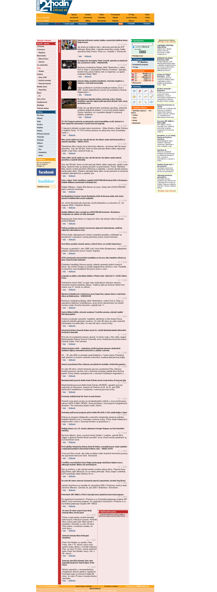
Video (101, 14)
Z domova (41, 49)
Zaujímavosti (42, 102)
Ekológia (40, 105)
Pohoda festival (44, 83)
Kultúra (40, 74)
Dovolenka (88, 17)
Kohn (40, 155)
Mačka (77, 591)
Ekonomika (41, 56)
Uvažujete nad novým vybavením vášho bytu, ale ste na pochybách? (165, 168)
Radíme (40, 127)
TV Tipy (131, 14)
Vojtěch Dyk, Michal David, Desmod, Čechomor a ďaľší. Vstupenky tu (165, 49)
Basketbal (136, 123)
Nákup (87, 21)
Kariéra (40, 124)
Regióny (41, 52)
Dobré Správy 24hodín (83, 586)
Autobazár (74, 17)
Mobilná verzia (43, 187)
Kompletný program (140, 64)
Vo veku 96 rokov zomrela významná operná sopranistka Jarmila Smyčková (93, 481)
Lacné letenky (131, 17)
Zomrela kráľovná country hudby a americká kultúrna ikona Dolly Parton (112, 515)
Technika (40, 137)
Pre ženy (40, 115)
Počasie (115, 21)
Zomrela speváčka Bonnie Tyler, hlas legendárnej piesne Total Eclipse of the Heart (78, 563)
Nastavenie (136, 83)
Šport (39, 93)
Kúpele (115, 17)
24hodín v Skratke (44, 40)
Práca (147, 14)
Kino (147, 21)
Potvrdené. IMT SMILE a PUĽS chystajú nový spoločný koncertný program (93, 495)
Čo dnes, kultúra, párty (108, 591)
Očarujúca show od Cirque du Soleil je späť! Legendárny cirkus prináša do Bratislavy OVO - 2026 (165, 79)
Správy (74, 14)
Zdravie (41, 62)
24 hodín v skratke (111, 586)
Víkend (39, 118)
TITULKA (40, 46)
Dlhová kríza (43, 59)
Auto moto (41, 99)
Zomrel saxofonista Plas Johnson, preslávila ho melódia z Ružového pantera (93, 364)
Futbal (135, 115)
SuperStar (42, 90)
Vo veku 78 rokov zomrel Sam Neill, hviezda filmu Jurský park (77, 512)
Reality (88, 14)
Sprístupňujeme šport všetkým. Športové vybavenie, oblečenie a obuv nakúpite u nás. (166, 141)
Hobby (39, 131)
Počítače (40, 140)
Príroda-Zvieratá (43, 134)
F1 (39, 96)
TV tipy (135, 67)
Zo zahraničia (42, 65)
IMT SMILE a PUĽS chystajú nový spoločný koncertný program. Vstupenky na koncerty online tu (165, 126)
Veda (39, 121)
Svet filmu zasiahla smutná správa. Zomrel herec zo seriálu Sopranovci (91, 244)
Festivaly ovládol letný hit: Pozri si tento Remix (81, 396)
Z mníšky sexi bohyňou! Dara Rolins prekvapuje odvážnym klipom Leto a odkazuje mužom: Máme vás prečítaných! (92, 464)
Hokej (134, 120)
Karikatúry (42, 152)
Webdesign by (137, 586)
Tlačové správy (43, 108)
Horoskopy (101, 21)
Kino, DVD (42, 77)
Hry (39, 149)
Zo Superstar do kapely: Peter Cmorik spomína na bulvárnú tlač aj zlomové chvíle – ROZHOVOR (102, 62)
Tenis (134, 118)
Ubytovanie (74, 21)
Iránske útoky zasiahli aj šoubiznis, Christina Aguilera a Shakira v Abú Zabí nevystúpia (101, 82)
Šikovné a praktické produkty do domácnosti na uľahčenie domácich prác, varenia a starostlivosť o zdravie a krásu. (165, 155)
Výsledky (101, 17)
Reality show (42, 87)
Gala (39, 68)
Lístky (147, 17)
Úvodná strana (43, 24)
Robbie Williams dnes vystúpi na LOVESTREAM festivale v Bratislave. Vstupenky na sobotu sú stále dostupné (91, 213)
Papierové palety (93, 591)
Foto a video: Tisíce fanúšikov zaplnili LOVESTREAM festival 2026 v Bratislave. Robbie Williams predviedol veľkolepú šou (95, 181)
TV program (115, 14)
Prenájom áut (137, 56)
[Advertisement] (114, 7)
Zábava (131, 21)
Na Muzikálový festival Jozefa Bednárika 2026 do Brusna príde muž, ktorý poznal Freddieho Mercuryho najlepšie (92, 197)
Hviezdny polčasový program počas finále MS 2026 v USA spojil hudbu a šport (94, 413)
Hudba (41, 71)
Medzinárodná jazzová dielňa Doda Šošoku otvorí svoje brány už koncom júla (94, 380)
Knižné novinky (44, 80)
